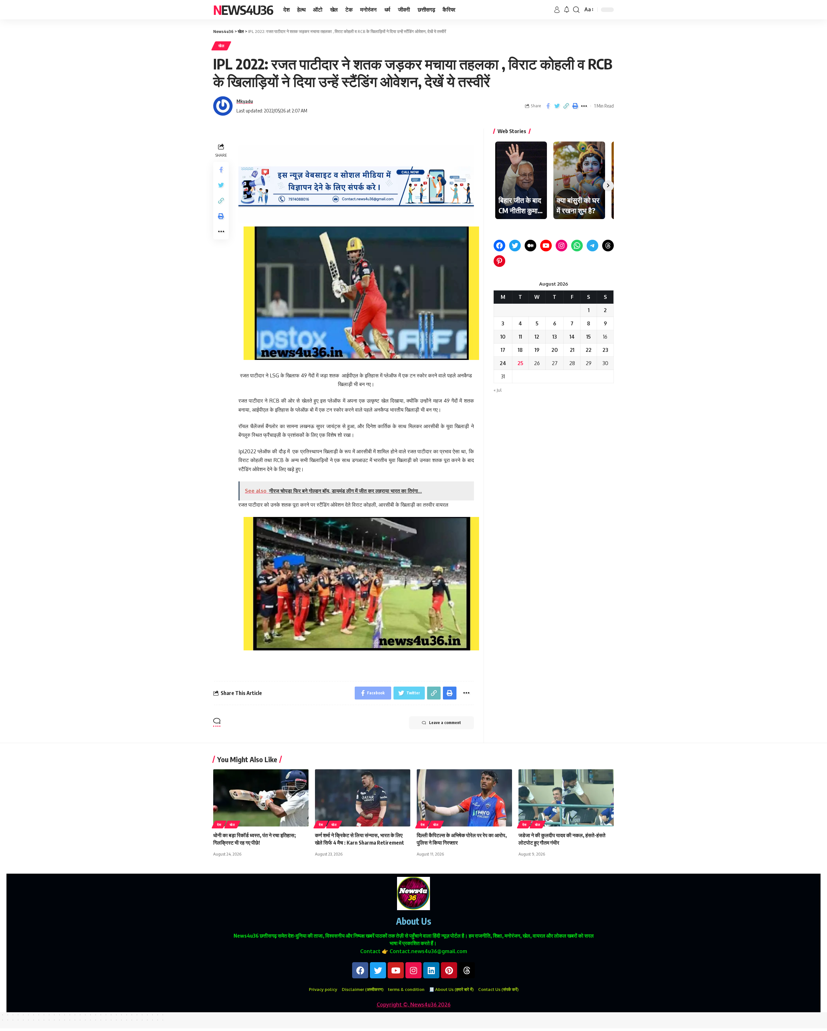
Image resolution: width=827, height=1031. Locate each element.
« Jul (498, 390)
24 (503, 363)
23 (605, 350)
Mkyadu (244, 101)
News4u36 (243, 9)
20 (554, 350)
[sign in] (557, 9)
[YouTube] (546, 245)
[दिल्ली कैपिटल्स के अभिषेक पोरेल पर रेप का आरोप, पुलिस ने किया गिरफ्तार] (464, 797)
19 (537, 350)
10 (503, 336)
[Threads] (608, 245)
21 (572, 350)
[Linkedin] (431, 970)
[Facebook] (499, 245)
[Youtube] (396, 970)
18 (520, 350)
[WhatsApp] (577, 245)
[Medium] (530, 245)
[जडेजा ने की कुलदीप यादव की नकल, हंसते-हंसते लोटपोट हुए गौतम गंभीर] (566, 797)
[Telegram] (592, 245)
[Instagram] (561, 245)
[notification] (566, 9)
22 (588, 350)
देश (219, 824)
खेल (221, 45)
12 (537, 336)
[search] (576, 9)
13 (554, 336)
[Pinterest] (499, 261)
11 (520, 336)
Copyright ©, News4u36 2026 (414, 1004)
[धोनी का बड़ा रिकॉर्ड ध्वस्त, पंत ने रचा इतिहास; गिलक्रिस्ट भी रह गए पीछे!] (261, 797)
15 (588, 336)
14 (572, 336)
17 (503, 350)
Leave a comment (445, 722)
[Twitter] (515, 245)
